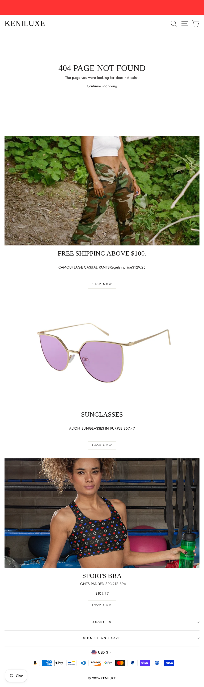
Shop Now (102, 284)
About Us (101, 622)
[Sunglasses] (102, 352)
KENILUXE (25, 23)
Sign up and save (102, 638)
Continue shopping (102, 86)
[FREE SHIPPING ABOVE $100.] (102, 190)
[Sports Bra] (102, 513)
